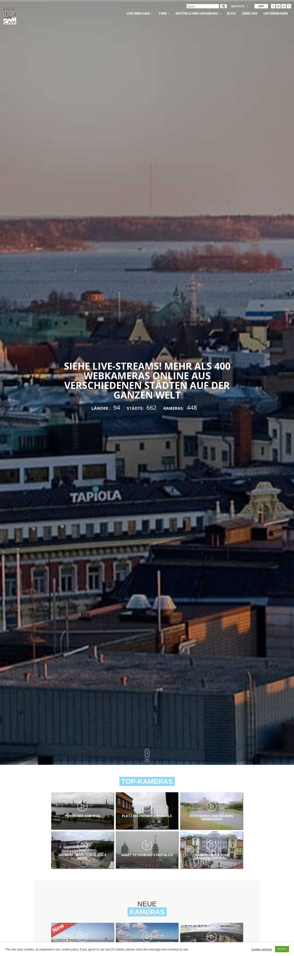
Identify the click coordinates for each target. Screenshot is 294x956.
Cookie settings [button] (261, 949)
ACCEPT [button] (282, 949)
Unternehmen (275, 13)
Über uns (249, 13)
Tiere (163, 13)
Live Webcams (138, 13)
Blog (231, 13)
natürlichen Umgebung (197, 13)
